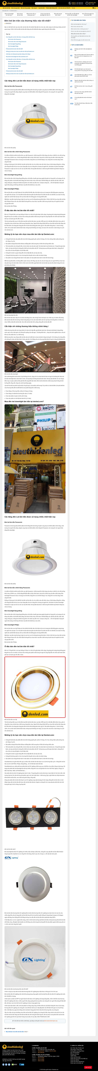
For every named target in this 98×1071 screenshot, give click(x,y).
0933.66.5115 (41, 1051)
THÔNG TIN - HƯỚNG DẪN (77, 1045)
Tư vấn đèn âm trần (78, 20)
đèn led (4, 1053)
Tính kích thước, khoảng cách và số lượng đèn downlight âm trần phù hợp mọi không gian (83, 63)
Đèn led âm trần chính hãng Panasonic (17, 41)
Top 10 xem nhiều (77, 45)
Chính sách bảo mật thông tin (77, 1061)
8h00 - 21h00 (92, 3)
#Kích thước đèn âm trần (20, 14)
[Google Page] (6, 1064)
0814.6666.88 (41, 1052)
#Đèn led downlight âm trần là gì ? (9, 14)
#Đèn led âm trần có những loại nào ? (31, 14)
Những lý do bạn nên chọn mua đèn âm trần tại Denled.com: (20, 51)
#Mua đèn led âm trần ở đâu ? (58, 14)
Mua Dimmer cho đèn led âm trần (15, 1031)
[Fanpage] (3, 1064)
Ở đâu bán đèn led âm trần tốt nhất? (14, 48)
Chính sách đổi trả (74, 1060)
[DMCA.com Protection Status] (14, 1064)
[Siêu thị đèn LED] (12, 3)
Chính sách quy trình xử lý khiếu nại (78, 1058)
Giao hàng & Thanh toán (76, 1049)
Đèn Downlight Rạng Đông (14, 44)
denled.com (55, 1069)
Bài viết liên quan (10, 1028)
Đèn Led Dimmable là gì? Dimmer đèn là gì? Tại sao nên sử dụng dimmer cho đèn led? (84, 56)
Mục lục (8, 34)
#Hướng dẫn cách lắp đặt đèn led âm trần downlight (72, 14)
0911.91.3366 (53, 1051)
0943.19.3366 (41, 1060)
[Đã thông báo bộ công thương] (22, 1065)
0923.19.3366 (41, 1057)
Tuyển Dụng (73, 1055)
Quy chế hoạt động (74, 1052)
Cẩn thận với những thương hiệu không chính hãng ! (18, 54)
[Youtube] (9, 1064)
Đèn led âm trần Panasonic (14, 39)
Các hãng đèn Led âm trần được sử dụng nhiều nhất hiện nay (20, 37)
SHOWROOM (36, 1045)
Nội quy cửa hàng (74, 1054)
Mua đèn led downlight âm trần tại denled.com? (17, 56)
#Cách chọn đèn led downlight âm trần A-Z (45, 14)
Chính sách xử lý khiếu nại (76, 1063)
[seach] (55, 3)
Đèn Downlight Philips (13, 46)
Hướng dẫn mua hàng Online (77, 1051)
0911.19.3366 (41, 1059)
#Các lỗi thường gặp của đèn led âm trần (88, 14)
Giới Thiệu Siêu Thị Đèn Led (77, 1048)
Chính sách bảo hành (75, 1057)
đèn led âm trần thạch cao (50, 1020)
